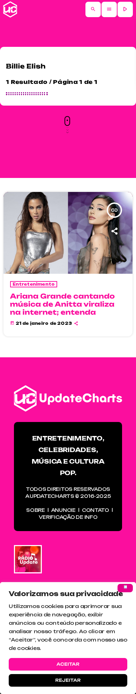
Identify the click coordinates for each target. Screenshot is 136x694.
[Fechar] (125, 588)
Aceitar (68, 664)
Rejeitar (68, 680)
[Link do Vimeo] (10, 9)
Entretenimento (34, 284)
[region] (68, 638)
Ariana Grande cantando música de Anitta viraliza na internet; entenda (62, 304)
